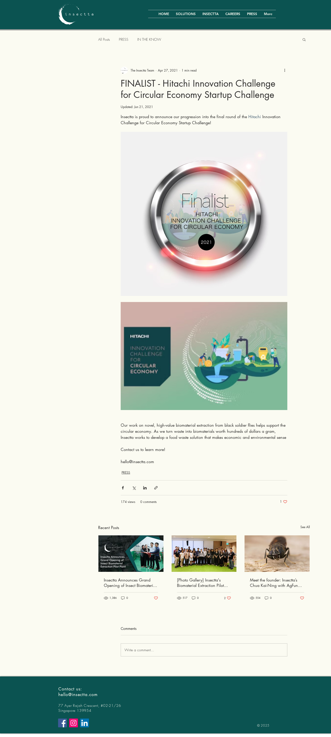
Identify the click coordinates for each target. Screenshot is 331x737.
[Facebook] (62, 723)
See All (305, 527)
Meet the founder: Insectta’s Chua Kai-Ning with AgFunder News (277, 582)
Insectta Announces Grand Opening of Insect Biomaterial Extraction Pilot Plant (130, 582)
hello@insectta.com (78, 694)
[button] (304, 39)
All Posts (104, 39)
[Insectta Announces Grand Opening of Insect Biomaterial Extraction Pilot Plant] (130, 553)
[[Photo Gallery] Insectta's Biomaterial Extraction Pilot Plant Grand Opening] (204, 553)
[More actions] (284, 70)
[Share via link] (156, 488)
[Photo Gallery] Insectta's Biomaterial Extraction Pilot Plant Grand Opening (200, 582)
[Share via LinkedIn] (145, 488)
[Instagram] (73, 723)
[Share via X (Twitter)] (134, 488)
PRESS (123, 39)
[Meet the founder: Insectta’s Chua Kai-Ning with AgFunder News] (277, 553)
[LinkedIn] (84, 723)
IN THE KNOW (149, 39)
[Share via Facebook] (123, 488)
